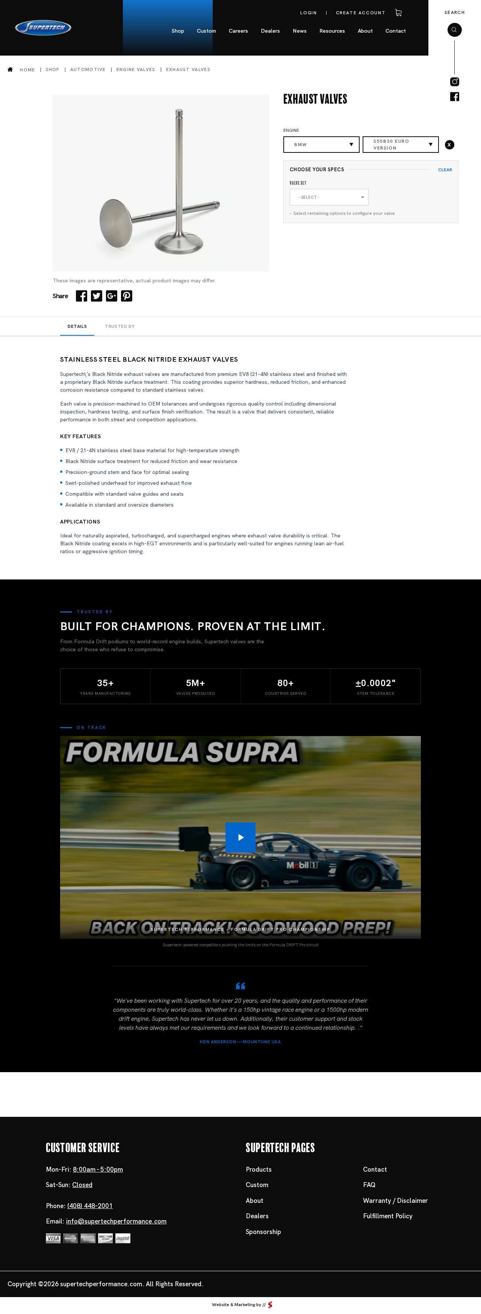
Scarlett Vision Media (270, 1305)
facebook (454, 96)
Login (308, 13)
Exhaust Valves (188, 69)
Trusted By (120, 326)
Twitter (96, 296)
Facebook (81, 296)
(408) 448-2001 (90, 1206)
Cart (396, 12)
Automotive (88, 69)
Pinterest (126, 296)
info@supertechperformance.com (116, 1221)
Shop (53, 69)
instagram (454, 81)
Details (77, 326)
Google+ (111, 296)
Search (455, 12)
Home (27, 69)
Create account (361, 13)
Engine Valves (136, 69)
